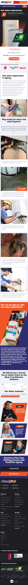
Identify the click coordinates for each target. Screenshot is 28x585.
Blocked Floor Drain (5, 520)
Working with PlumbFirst (7, 506)
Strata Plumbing (19, 504)
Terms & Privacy (5, 544)
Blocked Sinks (4, 518)
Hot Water (17, 514)
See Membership (14, 59)
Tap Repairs (18, 495)
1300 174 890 (5, 362)
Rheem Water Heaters (20, 526)
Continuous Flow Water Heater (20, 519)
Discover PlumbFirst (6, 498)
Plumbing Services (5, 500)
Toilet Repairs (18, 498)
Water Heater (18, 516)
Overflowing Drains (5, 523)
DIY (2, 542)
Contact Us (3, 508)
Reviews (3, 538)
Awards (2, 504)
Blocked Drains (4, 514)
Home (2, 495)
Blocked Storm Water (6, 516)
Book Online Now (14, 474)
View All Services (15, 49)
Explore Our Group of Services (9, 6)
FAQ (2, 540)
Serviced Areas (4, 502)
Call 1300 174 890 (14, 468)
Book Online (23, 2)
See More (17, 506)
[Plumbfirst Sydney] (6, 2)
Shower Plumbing (19, 500)
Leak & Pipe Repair (19, 502)
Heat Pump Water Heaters (19, 523)
